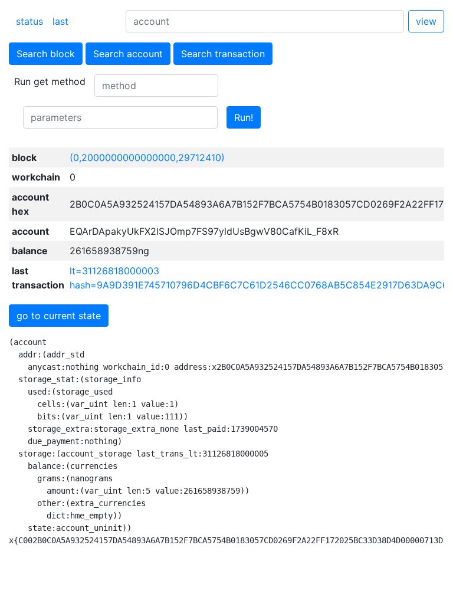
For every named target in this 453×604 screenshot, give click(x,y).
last (60, 21)
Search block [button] (46, 54)
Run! (243, 117)
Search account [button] (128, 54)
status (29, 21)
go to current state (59, 315)
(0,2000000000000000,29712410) (147, 157)
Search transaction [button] (223, 54)
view (426, 21)
